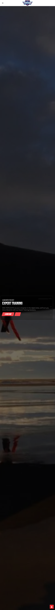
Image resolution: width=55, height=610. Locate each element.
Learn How (8, 314)
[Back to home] (27, 3)
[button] (2, 3)
